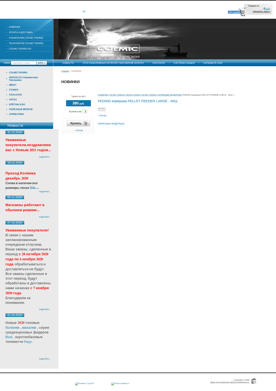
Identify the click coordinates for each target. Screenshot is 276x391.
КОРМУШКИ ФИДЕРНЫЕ (170, 94)
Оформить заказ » (261, 11)
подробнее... (45, 156)
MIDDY (12, 85)
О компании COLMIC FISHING (26, 38)
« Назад (78, 130)
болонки (12, 327)
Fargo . (29, 341)
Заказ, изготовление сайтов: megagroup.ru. (230, 382)
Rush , (10, 336)
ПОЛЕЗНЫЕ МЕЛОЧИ (21, 109)
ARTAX (13, 99)
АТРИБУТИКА (16, 114)
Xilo (33, 187)
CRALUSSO (15, 94)
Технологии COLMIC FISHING (26, 43)
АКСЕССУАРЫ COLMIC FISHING (141, 94)
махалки (29, 327)
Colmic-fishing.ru (20, 48)
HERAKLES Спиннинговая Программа (23, 78)
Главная (65, 71)
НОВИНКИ (14, 27)
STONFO (13, 90)
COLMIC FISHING (18, 72)
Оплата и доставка (21, 32)
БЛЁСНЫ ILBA (17, 104)
